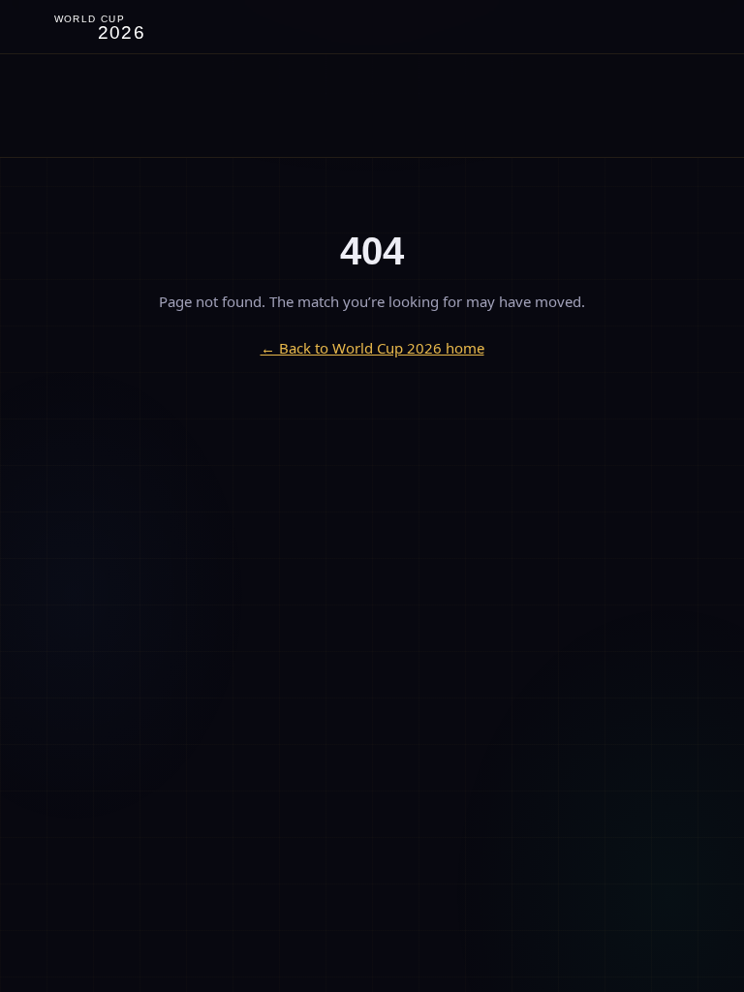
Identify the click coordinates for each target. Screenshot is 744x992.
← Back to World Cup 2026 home (372, 347)
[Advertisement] (372, 105)
